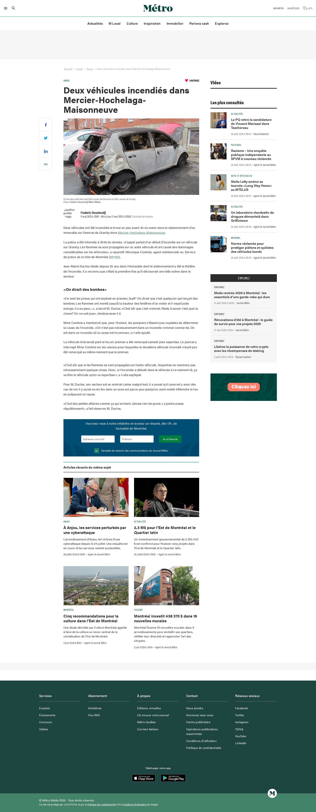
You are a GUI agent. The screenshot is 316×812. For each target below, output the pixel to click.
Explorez (222, 23)
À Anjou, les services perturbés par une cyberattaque (94, 530)
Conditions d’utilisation (201, 741)
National (235, 237)
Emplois (44, 708)
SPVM (114, 257)
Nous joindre (194, 708)
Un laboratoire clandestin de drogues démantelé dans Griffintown (252, 216)
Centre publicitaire (198, 722)
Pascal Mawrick (261, 134)
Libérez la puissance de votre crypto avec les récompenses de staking (241, 348)
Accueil (68, 69)
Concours (45, 722)
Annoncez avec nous (199, 715)
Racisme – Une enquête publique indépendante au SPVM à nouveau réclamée (251, 154)
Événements (47, 715)
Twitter (239, 715)
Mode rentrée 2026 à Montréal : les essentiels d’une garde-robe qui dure (242, 294)
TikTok (239, 729)
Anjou (89, 69)
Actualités (95, 23)
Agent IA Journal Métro (99, 554)
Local (79, 69)
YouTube (240, 736)
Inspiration (152, 23)
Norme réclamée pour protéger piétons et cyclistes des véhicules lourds (252, 247)
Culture (132, 23)
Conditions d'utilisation (134, 804)
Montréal (68, 609)
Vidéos (43, 729)
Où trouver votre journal (153, 715)
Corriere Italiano (147, 729)
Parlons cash (199, 23)
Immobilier (175, 23)
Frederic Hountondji (93, 212)
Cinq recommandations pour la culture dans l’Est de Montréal (90, 618)
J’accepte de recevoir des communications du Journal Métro (134, 450)
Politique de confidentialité (203, 748)
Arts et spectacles (241, 175)
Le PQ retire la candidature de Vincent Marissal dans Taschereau (251, 123)
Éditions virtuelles (149, 708)
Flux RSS (94, 715)
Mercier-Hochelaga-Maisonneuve (141, 232)
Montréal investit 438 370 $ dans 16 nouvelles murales (165, 618)
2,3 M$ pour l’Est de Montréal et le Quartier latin (165, 530)
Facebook (241, 708)
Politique (236, 144)
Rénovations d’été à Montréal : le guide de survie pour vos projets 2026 (243, 321)
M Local (115, 23)
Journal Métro (243, 303)
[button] (5, 8)
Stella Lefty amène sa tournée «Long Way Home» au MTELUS (251, 185)
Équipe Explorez (243, 357)
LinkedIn (241, 743)
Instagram (242, 722)
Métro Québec (146, 722)
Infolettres (94, 708)
